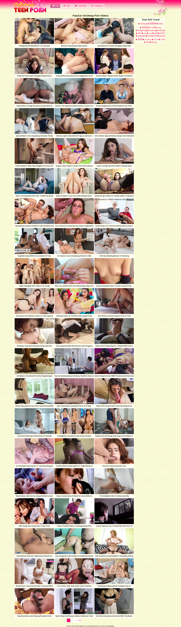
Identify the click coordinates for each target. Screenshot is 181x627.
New (68, 6)
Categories (98, 6)
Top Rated (82, 6)
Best (57, 6)
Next (79, 620)
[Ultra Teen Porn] (30, 12)
